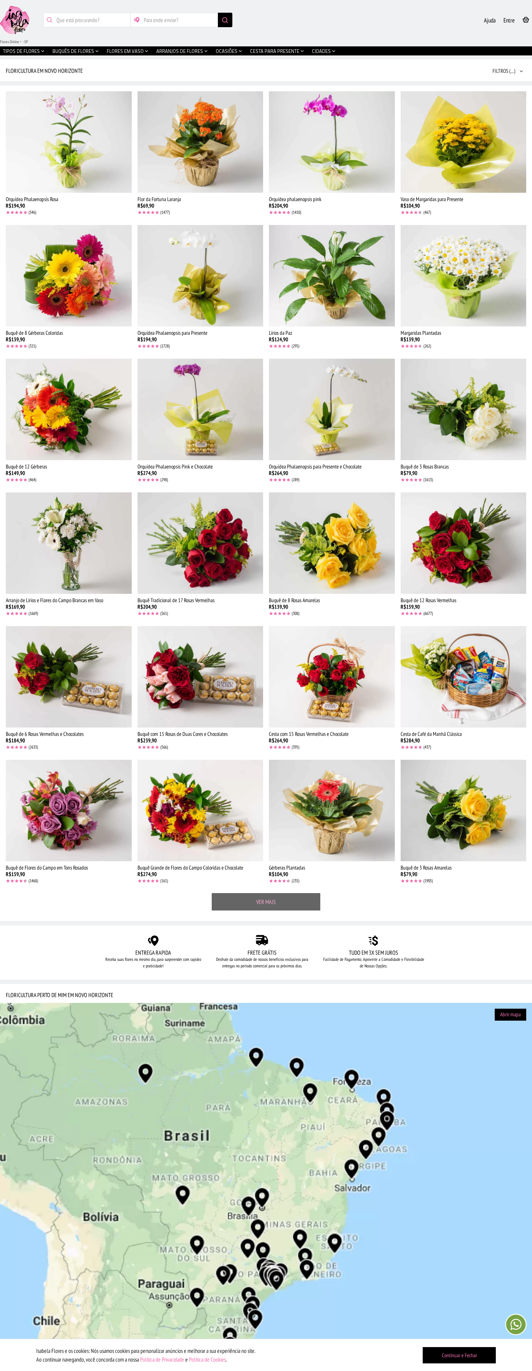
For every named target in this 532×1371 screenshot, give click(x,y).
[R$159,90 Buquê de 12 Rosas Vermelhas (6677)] (464, 543)
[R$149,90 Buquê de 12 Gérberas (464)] (69, 409)
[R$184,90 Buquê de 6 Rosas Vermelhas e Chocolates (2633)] (69, 677)
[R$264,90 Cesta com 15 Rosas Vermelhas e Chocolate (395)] (332, 677)
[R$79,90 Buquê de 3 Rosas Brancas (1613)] (464, 409)
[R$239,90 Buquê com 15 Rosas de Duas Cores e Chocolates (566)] (200, 677)
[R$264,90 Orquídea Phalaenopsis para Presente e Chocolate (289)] (332, 409)
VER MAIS (266, 901)
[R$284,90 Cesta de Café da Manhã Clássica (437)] (464, 677)
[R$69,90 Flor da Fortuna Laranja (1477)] (200, 142)
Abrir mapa (510, 1014)
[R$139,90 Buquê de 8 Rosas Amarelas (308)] (332, 543)
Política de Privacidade (162, 1359)
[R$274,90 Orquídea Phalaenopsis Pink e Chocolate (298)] (200, 409)
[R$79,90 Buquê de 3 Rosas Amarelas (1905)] (464, 810)
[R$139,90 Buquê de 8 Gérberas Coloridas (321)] (69, 275)
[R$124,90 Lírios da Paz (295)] (332, 275)
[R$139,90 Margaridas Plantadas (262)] (464, 275)
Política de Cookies (207, 1359)
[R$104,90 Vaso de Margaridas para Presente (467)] (464, 142)
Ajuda (490, 20)
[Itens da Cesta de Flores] (526, 21)
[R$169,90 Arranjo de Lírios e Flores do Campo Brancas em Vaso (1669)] (69, 543)
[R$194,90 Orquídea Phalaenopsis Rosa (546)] (69, 142)
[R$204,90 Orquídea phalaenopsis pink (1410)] (332, 142)
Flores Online (9, 41)
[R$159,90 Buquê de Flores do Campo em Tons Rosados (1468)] (69, 810)
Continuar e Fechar (459, 1355)
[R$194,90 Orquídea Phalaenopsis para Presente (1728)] (200, 275)
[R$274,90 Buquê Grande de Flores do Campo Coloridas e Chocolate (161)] (200, 810)
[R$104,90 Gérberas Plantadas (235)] (332, 810)
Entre (509, 20)
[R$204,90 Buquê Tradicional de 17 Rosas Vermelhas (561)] (200, 543)
